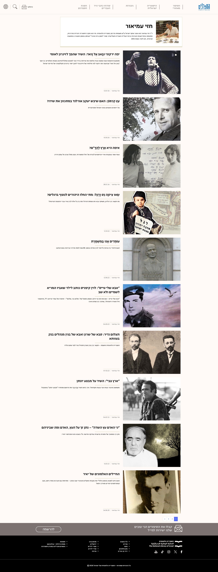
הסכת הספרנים (82, 7)
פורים (125, 544)
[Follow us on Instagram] (168, 551)
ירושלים (93, 544)
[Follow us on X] (175, 551)
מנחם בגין (92, 542)
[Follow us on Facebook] (181, 551)
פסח (126, 546)
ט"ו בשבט (124, 542)
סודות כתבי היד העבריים (102, 7)
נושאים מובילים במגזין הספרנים (53, 546)
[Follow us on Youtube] (156, 551)
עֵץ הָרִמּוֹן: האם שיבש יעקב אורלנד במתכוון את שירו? (83, 101)
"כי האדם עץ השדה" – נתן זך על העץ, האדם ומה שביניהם (81, 427)
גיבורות (130, 6)
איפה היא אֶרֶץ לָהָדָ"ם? (104, 148)
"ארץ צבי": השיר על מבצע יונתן (98, 381)
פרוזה (94, 551)
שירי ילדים (92, 549)
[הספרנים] (204, 7)
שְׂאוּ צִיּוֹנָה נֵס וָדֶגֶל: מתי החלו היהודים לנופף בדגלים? (83, 194)
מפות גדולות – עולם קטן (56, 544)
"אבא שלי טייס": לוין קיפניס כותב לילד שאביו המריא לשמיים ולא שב (83, 290)
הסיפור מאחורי (176, 7)
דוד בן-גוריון (123, 551)
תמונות (62, 542)
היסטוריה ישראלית (152, 7)
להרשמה (48, 529)
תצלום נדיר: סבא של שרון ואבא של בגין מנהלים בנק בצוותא (84, 336)
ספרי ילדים (92, 546)
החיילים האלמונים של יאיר (101, 474)
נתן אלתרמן (123, 549)
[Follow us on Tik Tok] (162, 551)
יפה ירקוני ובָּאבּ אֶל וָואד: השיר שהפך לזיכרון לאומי (85, 54)
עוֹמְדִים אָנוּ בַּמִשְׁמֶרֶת (105, 241)
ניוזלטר (30, 7)
